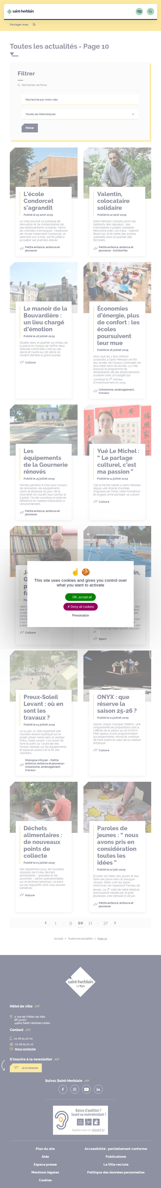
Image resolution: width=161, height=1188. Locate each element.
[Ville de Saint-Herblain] (20, 13)
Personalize (80, 615)
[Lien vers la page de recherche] (150, 11)
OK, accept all (82, 597)
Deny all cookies (82, 606)
